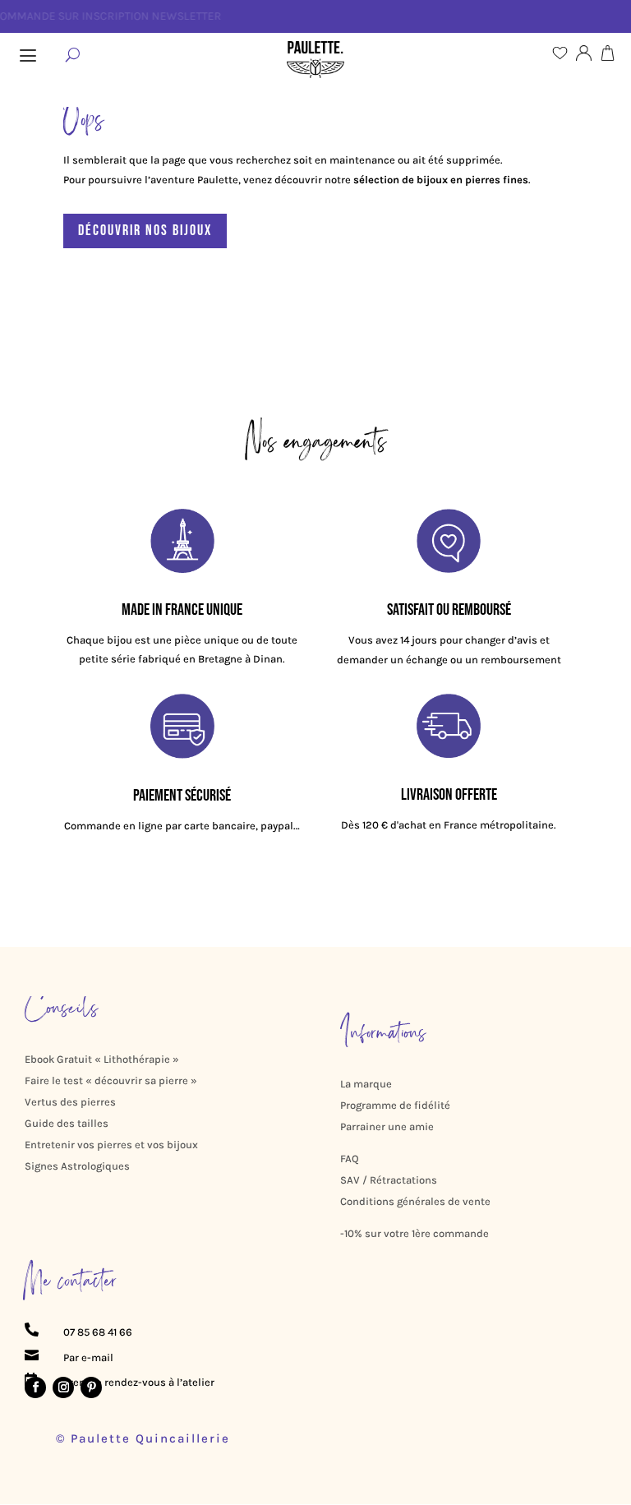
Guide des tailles (66, 1123)
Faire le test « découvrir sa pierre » (111, 1080)
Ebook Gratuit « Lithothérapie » (102, 1059)
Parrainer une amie (387, 1126)
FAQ (349, 1158)
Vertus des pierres (70, 1102)
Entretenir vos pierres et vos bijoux (111, 1144)
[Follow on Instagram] (63, 1387)
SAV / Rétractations (388, 1180)
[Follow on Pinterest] (91, 1387)
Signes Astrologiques (77, 1166)
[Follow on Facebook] (35, 1387)
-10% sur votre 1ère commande (414, 1233)
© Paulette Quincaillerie (143, 1438)
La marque (366, 1084)
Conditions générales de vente (415, 1201)
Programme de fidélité (395, 1105)
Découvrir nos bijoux (145, 230)
